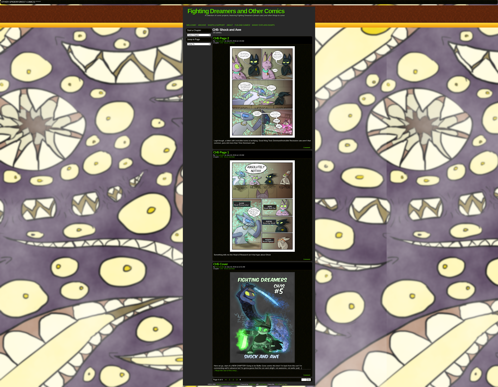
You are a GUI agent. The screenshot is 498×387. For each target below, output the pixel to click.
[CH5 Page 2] (262, 137)
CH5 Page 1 (221, 152)
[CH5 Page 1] (262, 251)
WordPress (252, 384)
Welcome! (191, 25)
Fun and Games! (242, 25)
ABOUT (230, 25)
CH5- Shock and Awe (227, 43)
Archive (202, 25)
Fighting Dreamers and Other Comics (236, 11)
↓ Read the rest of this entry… (226, 370)
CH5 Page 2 (221, 38)
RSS (276, 384)
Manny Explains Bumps (263, 25)
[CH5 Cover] (262, 362)
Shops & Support (216, 25)
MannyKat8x (219, 41)
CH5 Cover (220, 264)
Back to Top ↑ (283, 384)
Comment (307, 147)
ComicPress (263, 384)
